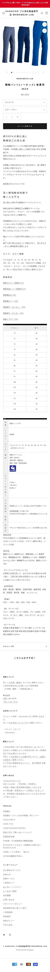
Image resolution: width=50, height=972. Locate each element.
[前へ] (6, 72)
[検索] (42, 13)
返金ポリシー (9, 921)
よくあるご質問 (10, 891)
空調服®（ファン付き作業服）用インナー (21, 816)
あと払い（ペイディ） (12, 887)
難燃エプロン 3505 (10, 319)
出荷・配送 (15, 683)
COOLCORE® (9, 820)
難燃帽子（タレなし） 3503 (14, 307)
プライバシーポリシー (12, 904)
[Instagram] (10, 934)
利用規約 (7, 916)
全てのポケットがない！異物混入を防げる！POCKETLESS (22, 846)
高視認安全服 (9, 837)
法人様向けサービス (12, 870)
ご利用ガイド (9, 883)
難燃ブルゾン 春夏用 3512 (13, 283)
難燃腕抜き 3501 (9, 295)
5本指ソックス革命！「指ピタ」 (17, 852)
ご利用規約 (8, 912)
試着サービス (9, 879)
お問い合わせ (9, 900)
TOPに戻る (8, 925)
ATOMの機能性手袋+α (12, 856)
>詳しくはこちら (10, 702)
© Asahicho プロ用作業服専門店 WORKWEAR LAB (25, 946)
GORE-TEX (8, 824)
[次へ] (43, 72)
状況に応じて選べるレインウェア (17, 832)
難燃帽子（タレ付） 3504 (13, 313)
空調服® (6, 811)
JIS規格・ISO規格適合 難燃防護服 (18, 841)
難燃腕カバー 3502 (10, 301)
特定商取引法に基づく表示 (14, 908)
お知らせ (7, 874)
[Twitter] (4, 934)
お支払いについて (18, 723)
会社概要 (7, 895)
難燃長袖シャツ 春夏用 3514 (14, 289)
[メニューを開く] (3, 13)
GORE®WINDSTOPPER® (14, 828)
